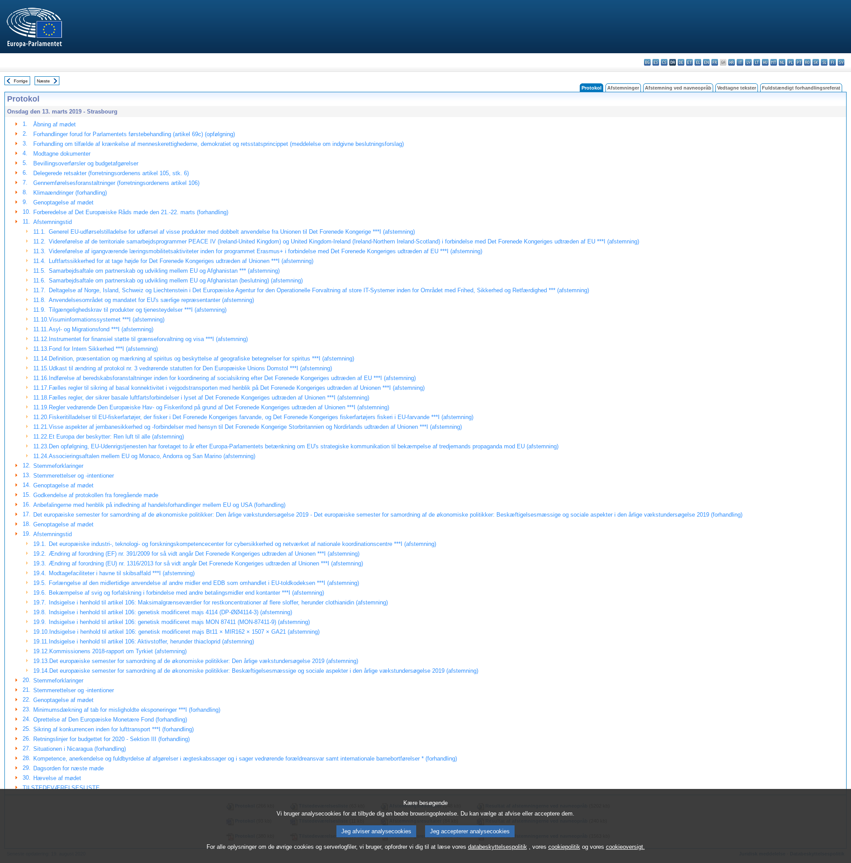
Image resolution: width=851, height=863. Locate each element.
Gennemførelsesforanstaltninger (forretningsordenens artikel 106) (116, 183)
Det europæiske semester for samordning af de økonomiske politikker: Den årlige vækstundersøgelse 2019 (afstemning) (203, 661)
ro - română (807, 62)
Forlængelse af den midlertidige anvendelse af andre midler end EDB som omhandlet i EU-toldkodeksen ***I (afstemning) (204, 583)
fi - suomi (832, 62)
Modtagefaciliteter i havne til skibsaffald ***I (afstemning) (122, 573)
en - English (706, 62)
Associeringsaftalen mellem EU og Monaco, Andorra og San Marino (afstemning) (152, 456)
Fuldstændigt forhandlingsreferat (801, 87)
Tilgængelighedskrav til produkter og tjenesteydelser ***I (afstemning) (137, 309)
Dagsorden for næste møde (68, 768)
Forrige (21, 80)
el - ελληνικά (698, 62)
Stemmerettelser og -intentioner (73, 475)
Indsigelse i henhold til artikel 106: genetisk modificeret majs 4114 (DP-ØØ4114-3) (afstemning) (170, 612)
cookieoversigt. (625, 846)
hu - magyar (765, 62)
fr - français (714, 62)
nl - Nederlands (782, 62)
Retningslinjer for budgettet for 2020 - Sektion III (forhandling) (111, 739)
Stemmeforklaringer (58, 466)
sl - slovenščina (824, 62)
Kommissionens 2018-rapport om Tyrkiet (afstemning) (118, 651)
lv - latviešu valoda (748, 62)
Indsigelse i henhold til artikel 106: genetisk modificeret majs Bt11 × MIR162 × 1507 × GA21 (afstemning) (184, 631)
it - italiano (740, 62)
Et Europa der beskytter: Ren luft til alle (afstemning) (116, 436)
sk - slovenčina (815, 62)
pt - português (799, 62)
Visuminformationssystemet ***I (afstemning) (106, 319)
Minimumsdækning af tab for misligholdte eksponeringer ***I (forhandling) (126, 709)
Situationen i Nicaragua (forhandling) (79, 748)
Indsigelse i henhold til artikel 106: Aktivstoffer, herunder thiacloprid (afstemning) (151, 641)
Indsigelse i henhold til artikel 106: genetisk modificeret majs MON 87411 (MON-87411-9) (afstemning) (179, 622)
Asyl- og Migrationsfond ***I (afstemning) (101, 329)
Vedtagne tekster (736, 87)
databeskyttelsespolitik (497, 846)
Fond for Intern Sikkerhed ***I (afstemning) (103, 348)
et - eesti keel (689, 62)
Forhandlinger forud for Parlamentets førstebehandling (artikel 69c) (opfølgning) (134, 134)
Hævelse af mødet (57, 778)
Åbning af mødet (54, 124)
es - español (655, 62)
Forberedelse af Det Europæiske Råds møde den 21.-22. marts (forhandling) (130, 212)
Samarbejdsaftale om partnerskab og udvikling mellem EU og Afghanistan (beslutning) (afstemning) (176, 280)
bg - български (647, 62)
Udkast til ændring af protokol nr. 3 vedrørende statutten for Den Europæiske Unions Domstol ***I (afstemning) (190, 368)
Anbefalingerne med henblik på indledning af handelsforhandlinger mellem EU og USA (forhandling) (159, 505)
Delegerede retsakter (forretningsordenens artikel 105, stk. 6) (111, 173)
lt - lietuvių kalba (756, 62)
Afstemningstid (52, 222)
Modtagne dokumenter (61, 153)
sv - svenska (841, 62)
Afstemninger (623, 87)
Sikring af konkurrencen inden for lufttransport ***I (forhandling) (113, 729)
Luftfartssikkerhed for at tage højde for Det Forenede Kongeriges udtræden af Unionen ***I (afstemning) (181, 261)
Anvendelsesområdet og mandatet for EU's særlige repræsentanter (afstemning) (151, 300)
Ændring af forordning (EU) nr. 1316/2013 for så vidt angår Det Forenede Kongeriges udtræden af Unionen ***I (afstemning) (206, 563)
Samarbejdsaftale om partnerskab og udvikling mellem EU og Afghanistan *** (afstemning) (164, 270)
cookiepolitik (564, 846)
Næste (43, 80)
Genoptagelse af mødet (63, 202)
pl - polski (790, 62)
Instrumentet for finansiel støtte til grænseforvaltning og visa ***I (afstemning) (148, 339)
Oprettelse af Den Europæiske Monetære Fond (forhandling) (110, 719)
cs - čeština (664, 62)
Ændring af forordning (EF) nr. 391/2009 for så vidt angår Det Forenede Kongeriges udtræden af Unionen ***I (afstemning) (204, 553)
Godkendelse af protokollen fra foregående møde (95, 495)
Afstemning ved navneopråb (678, 87)
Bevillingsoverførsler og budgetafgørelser (85, 163)
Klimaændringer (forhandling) (70, 192)
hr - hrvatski (731, 62)
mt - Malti (773, 62)
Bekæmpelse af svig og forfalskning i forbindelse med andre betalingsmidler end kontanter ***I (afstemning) (186, 592)
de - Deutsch (681, 62)
